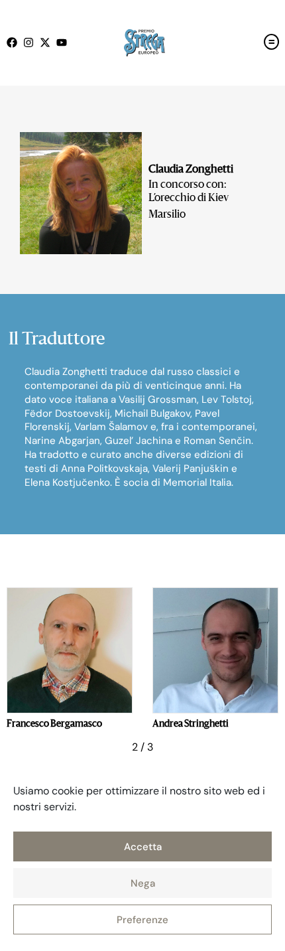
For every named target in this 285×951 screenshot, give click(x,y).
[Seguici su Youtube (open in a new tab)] (64, 42)
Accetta (143, 846)
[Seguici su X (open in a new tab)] (48, 42)
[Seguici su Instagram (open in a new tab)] (31, 42)
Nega (143, 883)
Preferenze (142, 919)
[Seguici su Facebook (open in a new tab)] (15, 42)
